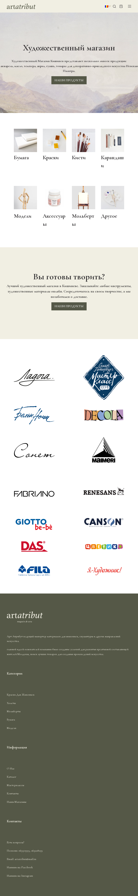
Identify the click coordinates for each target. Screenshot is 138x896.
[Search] (114, 6)
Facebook (27, 867)
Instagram (27, 876)
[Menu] (129, 6)
